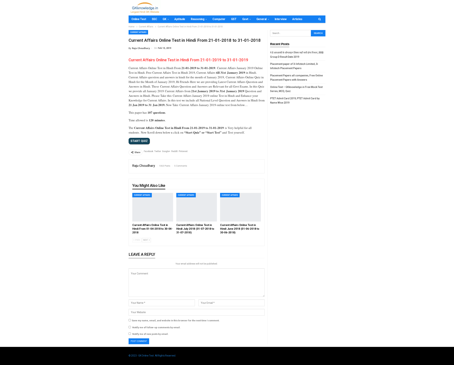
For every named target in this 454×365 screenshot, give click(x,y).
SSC (154, 19)
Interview (281, 19)
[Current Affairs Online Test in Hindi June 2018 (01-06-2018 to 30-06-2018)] (240, 207)
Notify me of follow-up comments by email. (156, 327)
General (261, 19)
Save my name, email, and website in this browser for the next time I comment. (176, 320)
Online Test (138, 19)
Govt (245, 19)
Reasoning (197, 19)
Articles (297, 19)
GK (164, 19)
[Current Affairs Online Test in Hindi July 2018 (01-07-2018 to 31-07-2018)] (196, 207)
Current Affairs (138, 32)
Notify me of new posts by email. (150, 334)
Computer (218, 19)
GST (234, 19)
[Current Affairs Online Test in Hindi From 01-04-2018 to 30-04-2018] (152, 207)
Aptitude (179, 19)
